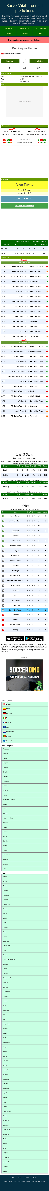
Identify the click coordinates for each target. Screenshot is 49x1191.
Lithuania (5, 1060)
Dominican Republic (9, 959)
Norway (5, 822)
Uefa (7, 727)
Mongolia (5, 1074)
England (8, 704)
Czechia (5, 776)
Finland (5, 786)
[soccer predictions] (24, 690)
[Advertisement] (24, 101)
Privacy (26, 1177)
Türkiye (5, 859)
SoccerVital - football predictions (24, 8)
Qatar (5, 1106)
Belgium (5, 763)
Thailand (5, 1139)
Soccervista (8, 1181)
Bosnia (5, 918)
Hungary (5, 795)
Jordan (5, 1037)
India (4, 1005)
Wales (5, 1171)
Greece (5, 790)
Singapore (6, 1120)
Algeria (5, 881)
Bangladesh (6, 904)
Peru (4, 1102)
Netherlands (10, 731)
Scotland (9, 741)
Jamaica (5, 1028)
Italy (7, 718)
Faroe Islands (7, 978)
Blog (40, 34)
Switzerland (6, 855)
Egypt (5, 968)
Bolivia (5, 913)
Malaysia (5, 1070)
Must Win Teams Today (22, 1181)
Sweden (5, 850)
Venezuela (6, 1162)
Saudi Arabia (7, 1111)
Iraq (4, 1019)
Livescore (8, 34)
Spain (8, 708)
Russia (5, 836)
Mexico (5, 813)
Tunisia (5, 1143)
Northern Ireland (8, 818)
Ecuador (5, 964)
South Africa (6, 1125)
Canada (5, 927)
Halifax (39, 61)
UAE (4, 1148)
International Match (9, 799)
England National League (12, 53)
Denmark (6, 781)
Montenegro (6, 1079)
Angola (5, 886)
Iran (4, 1014)
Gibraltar (5, 987)
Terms (19, 1177)
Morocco (5, 1083)
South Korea (7, 1129)
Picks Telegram (41, 28)
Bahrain (5, 899)
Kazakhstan (6, 1042)
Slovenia (5, 845)
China (5, 936)
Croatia (5, 772)
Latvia (5, 1056)
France (8, 722)
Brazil (4, 922)
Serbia (5, 1116)
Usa (4, 868)
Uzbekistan (6, 1157)
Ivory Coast (6, 1024)
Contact (34, 1177)
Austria (5, 758)
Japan (5, 1033)
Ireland (5, 804)
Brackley (10, 61)
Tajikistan (6, 1134)
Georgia (5, 982)
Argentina (6, 749)
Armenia (5, 890)
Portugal (8, 736)
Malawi (5, 1065)
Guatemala (6, 991)
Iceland (5, 1001)
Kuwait (5, 1051)
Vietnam (5, 1166)
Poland (5, 827)
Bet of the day (24, 28)
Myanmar (6, 1088)
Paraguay (6, 1097)
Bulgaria (5, 767)
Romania (5, 832)
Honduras (6, 996)
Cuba (4, 950)
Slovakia (5, 841)
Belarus (5, 909)
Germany (9, 713)
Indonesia (6, 1010)
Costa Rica (6, 945)
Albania (5, 876)
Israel (4, 809)
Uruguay (5, 1152)
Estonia (5, 973)
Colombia (6, 941)
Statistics (24, 34)
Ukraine (5, 864)
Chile (4, 932)
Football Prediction (38, 1181)
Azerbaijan (6, 895)
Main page (8, 28)
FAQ (13, 1177)
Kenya (5, 1047)
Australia (5, 753)
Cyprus (5, 955)
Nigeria (5, 1093)
